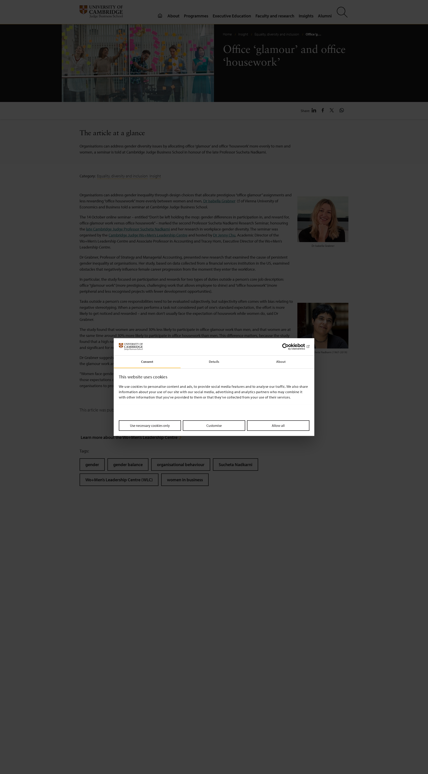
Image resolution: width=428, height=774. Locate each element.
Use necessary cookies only (150, 425)
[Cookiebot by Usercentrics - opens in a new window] (289, 346)
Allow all (278, 425)
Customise (214, 425)
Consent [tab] (147, 361)
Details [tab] (214, 361)
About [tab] (281, 361)
